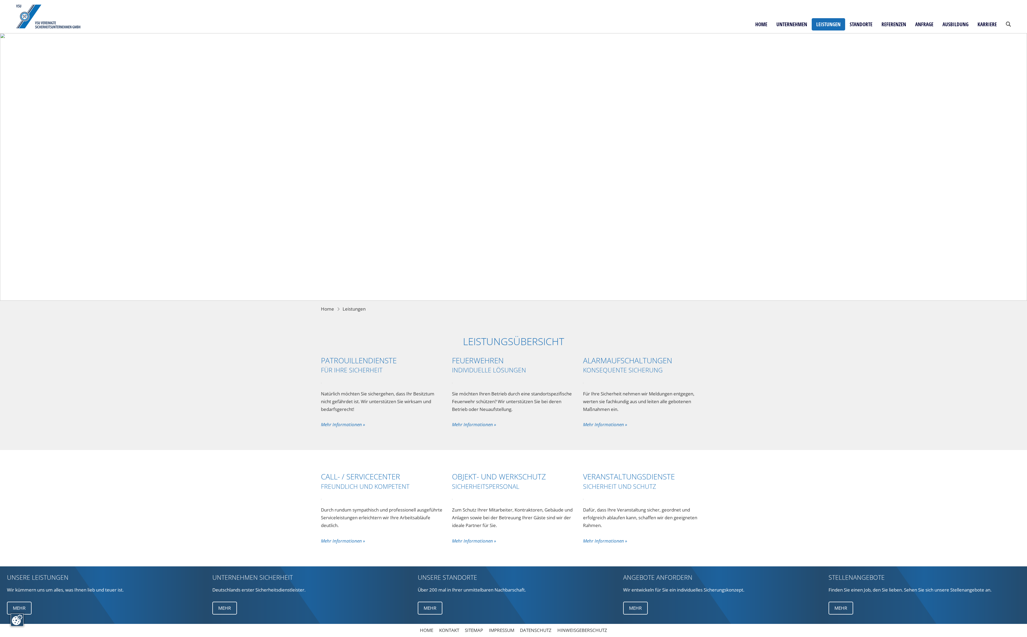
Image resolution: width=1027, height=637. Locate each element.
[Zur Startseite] (49, 17)
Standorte (861, 24)
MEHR (19, 608)
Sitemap (474, 630)
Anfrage (924, 24)
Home (761, 24)
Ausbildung (955, 24)
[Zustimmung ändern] (17, 619)
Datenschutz (535, 630)
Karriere (987, 24)
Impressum (501, 630)
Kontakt (449, 630)
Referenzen (894, 24)
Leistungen (828, 24)
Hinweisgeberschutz (582, 630)
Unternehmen (791, 24)
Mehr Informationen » (343, 424)
